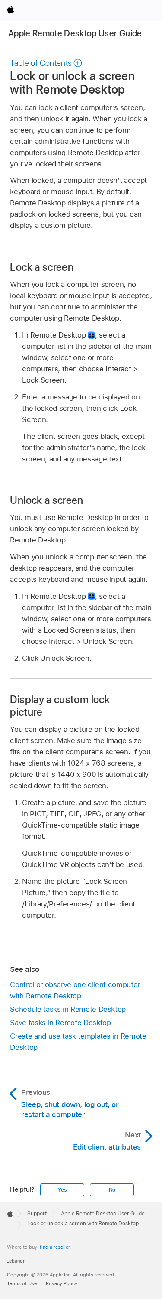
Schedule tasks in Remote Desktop (68, 1009)
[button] (46, 63)
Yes (62, 1190)
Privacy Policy (61, 1283)
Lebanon (15, 1261)
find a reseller (55, 1247)
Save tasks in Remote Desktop (60, 1022)
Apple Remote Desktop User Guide (75, 33)
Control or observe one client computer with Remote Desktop (75, 990)
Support (37, 1214)
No (112, 1190)
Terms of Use (22, 1283)
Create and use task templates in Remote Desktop (78, 1042)
